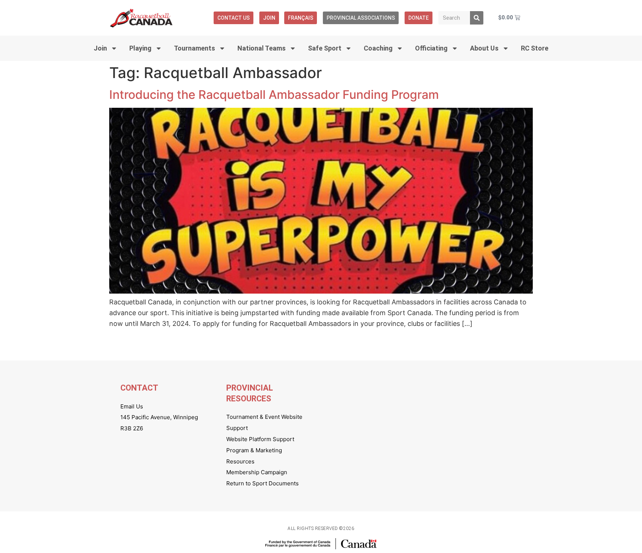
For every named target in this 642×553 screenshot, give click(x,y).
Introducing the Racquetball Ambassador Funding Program (274, 94)
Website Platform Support (260, 439)
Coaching (378, 48)
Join (269, 18)
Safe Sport (324, 48)
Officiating (431, 48)
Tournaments (194, 48)
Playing (140, 48)
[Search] (476, 18)
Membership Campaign (256, 472)
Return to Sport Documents (262, 483)
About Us (484, 48)
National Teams (261, 48)
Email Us (131, 406)
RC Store (534, 48)
